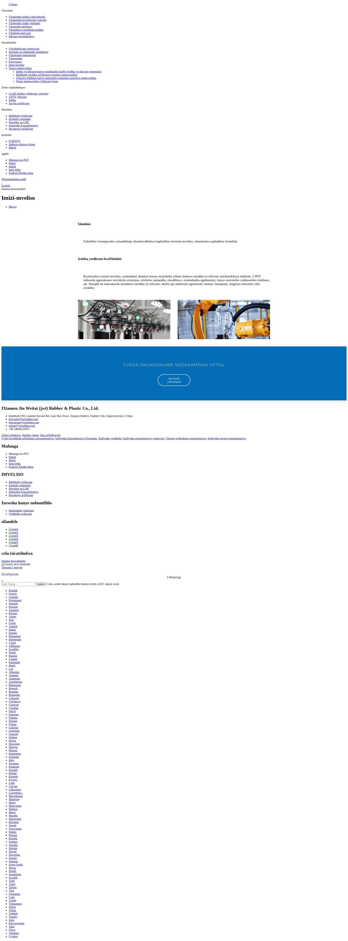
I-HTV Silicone (18, 96)
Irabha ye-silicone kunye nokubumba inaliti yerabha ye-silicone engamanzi (58, 71)
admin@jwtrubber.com (22, 425)
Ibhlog (12, 147)
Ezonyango (15, 61)
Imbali (12, 166)
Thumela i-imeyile (11, 567)
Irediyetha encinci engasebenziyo (227, 438)
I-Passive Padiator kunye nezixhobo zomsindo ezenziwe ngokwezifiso (56, 78)
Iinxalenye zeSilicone (21, 128)
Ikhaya (12, 206)
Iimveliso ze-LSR (19, 122)
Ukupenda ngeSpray (20, 26)
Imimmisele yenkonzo (21, 510)
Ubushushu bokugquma (22, 55)
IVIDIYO (14, 141)
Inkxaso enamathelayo (21, 36)
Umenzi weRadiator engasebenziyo (186, 438)
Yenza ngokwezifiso (20, 68)
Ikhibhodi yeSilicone (20, 115)
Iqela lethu (15, 169)
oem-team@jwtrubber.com (24, 422)
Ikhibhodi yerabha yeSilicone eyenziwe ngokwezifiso (46, 74)
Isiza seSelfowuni (50, 435)
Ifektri (12, 163)
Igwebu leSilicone (19, 103)
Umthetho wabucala (20, 513)
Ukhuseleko (15, 58)
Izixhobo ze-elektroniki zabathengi (28, 51)
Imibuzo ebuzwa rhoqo (22, 144)
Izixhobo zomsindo (20, 119)
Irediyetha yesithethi (109, 438)
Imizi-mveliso (16, 65)
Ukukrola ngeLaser (20, 33)
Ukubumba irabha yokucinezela (27, 16)
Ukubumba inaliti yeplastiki (24, 23)
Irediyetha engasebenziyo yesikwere (143, 438)
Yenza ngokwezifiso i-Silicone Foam (37, 81)
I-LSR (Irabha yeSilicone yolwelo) (28, 93)
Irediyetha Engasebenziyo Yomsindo (76, 438)
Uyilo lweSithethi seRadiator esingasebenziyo (27, 438)
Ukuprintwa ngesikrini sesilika (26, 29)
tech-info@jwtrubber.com (23, 419)
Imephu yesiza (30, 435)
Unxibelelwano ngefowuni (24, 48)
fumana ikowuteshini (13, 560)
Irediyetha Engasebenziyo (23, 125)
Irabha (12, 100)
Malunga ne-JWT (19, 160)
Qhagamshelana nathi (13, 179)
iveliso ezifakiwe (11, 435)
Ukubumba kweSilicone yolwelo (27, 20)
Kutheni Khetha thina (21, 173)
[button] (174, 380)
